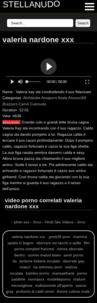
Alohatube (31, 98)
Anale (62, 98)
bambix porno (37, 273)
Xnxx (37, 222)
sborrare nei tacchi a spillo (58, 243)
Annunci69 (77, 98)
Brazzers (10, 104)
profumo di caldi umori (35, 291)
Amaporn (49, 98)
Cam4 (24, 104)
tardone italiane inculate (39, 261)
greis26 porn (59, 236)
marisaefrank (63, 273)
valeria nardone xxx (28, 236)
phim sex (22, 222)
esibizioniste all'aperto (54, 285)
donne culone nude (73, 291)
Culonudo (38, 104)
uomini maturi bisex (44, 255)
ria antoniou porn (47, 267)
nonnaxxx (36, 279)
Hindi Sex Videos (59, 222)
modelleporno (59, 279)
